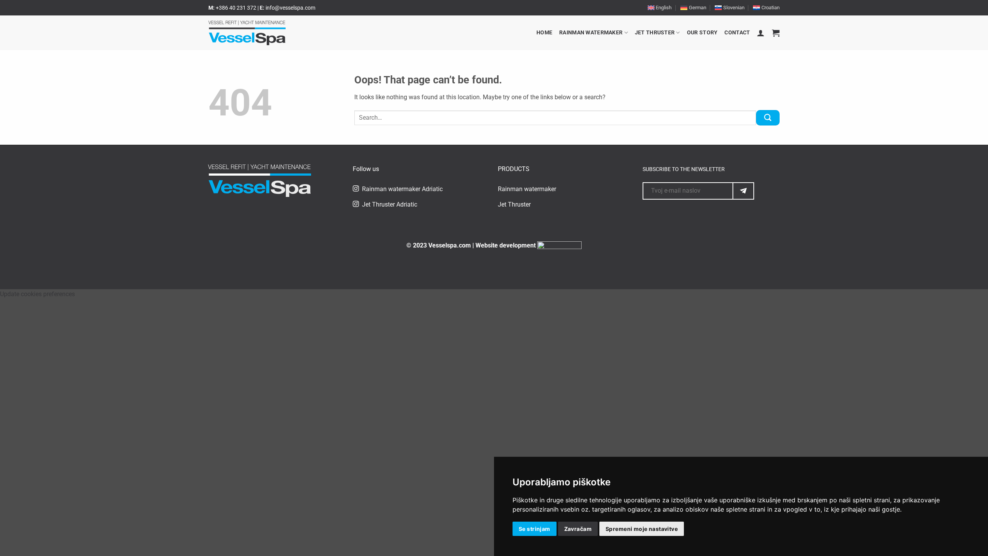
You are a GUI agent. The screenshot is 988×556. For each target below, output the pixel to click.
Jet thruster (655, 32)
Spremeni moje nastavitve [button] (642, 528)
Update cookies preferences (37, 294)
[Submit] (768, 117)
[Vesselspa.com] (247, 32)
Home (544, 32)
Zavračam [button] (578, 528)
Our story (702, 32)
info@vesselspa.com (290, 8)
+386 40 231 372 (236, 8)
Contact (737, 32)
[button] (761, 32)
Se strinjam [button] (534, 528)
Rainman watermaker (591, 32)
